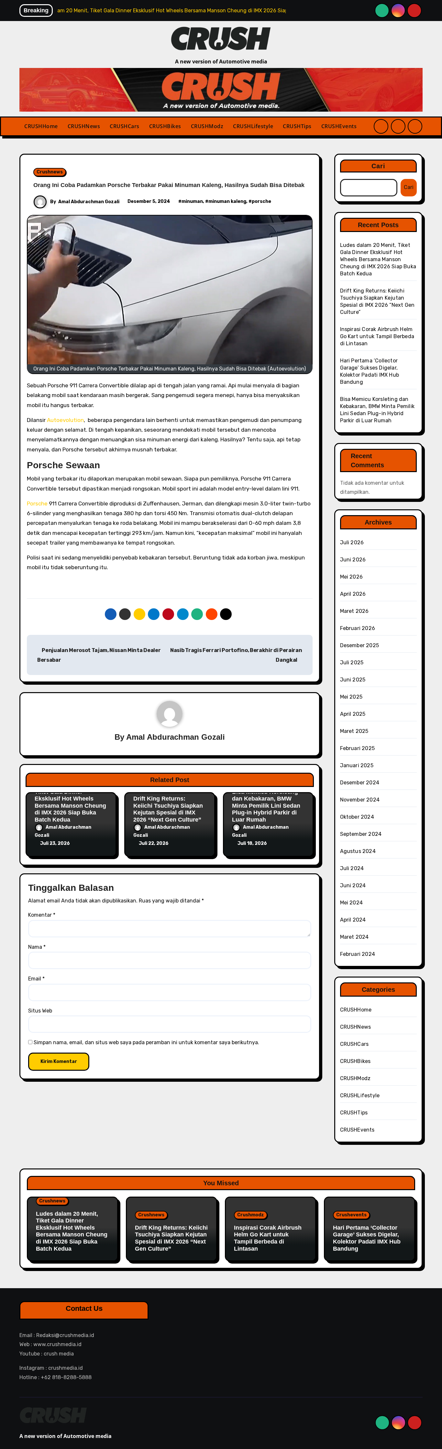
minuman (192, 201)
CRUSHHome (41, 126)
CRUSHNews (84, 126)
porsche (261, 201)
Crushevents (351, 1215)
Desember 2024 (360, 783)
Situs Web (40, 1011)
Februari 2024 (357, 954)
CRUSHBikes (165, 126)
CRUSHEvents (339, 126)
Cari (378, 166)
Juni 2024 (353, 885)
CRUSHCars (124, 126)
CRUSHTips (297, 126)
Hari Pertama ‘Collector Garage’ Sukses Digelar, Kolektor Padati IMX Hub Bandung (367, 1238)
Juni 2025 (353, 680)
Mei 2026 (351, 577)
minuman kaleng (227, 201)
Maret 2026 (354, 611)
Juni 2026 (353, 560)
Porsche (37, 503)
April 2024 (353, 920)
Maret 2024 (354, 937)
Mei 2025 (351, 697)
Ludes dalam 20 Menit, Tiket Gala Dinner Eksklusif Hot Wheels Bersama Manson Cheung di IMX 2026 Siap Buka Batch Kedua (70, 802)
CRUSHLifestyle (253, 126)
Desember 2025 (359, 645)
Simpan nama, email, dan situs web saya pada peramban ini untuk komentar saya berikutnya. (146, 1042)
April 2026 (353, 594)
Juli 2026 (352, 542)
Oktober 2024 (357, 817)
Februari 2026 (357, 628)
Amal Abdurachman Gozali (88, 202)
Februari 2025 (357, 748)
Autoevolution (65, 420)
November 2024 (360, 800)
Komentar (41, 915)
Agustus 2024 (358, 851)
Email (36, 979)
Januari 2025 (356, 765)
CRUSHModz (207, 126)
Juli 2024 (352, 868)
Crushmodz (250, 1215)
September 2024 (361, 834)
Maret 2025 (354, 731)
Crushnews (50, 172)
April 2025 (353, 714)
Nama (37, 947)
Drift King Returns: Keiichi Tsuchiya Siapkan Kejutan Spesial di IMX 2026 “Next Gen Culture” (168, 809)
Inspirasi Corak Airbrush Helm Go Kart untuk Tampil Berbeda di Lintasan (377, 336)
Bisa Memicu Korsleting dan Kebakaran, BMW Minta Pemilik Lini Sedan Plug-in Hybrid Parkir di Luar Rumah (266, 806)
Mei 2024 (351, 903)
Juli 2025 (352, 662)
